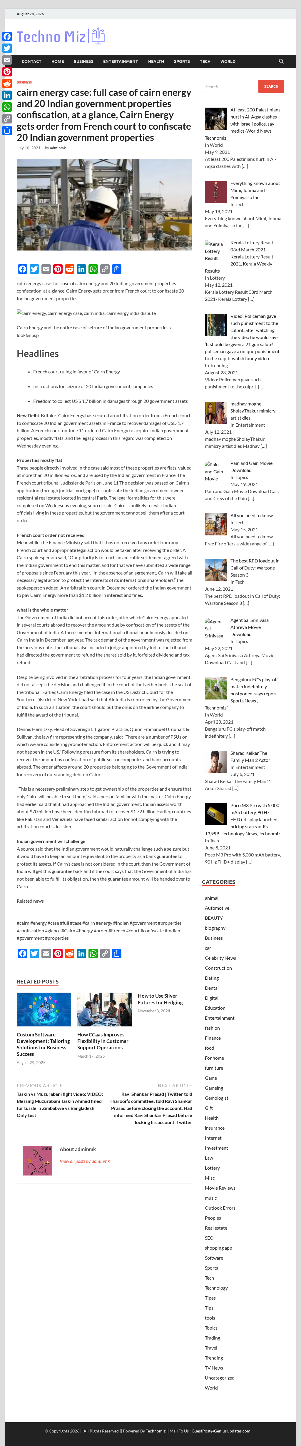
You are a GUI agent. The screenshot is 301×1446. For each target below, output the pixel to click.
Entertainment (120, 61)
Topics (211, 1327)
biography (215, 928)
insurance (215, 1128)
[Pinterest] (7, 72)
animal (211, 898)
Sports (182, 61)
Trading (212, 1337)
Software (214, 1257)
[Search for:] (243, 86)
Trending (214, 1357)
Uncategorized (220, 1377)
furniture (214, 1068)
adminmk (58, 148)
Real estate (216, 1227)
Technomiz (155, 1430)
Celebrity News (220, 958)
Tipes (210, 1297)
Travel (211, 1347)
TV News (214, 1367)
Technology (216, 1287)
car (208, 948)
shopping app (218, 1247)
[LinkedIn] (7, 95)
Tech (205, 61)
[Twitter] (7, 48)
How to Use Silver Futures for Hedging (160, 999)
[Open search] (281, 61)
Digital (211, 998)
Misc (210, 1177)
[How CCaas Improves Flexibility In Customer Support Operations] (104, 1011)
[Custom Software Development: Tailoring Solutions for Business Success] (44, 1011)
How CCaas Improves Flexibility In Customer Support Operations (102, 1041)
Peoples (213, 1217)
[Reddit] (7, 83)
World (227, 61)
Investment (216, 1148)
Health (156, 61)
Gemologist (216, 1098)
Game (211, 1078)
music (211, 1197)
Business (83, 61)
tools (210, 1317)
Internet (213, 1138)
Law (209, 1158)
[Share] (7, 130)
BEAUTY (214, 918)
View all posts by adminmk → (88, 1161)
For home (214, 1058)
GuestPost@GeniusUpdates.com (221, 1430)
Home (57, 61)
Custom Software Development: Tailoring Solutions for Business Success (43, 1044)
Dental (212, 988)
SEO (209, 1237)
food (209, 1048)
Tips (209, 1307)
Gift (209, 1108)
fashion (212, 1028)
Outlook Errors (220, 1207)
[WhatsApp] (7, 107)
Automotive (217, 908)
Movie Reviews (220, 1187)
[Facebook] (7, 36)
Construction (218, 968)
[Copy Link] (7, 119)
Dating (212, 978)
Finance (213, 1038)
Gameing (214, 1088)
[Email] (7, 60)
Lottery (212, 1168)
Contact (31, 61)
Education (215, 1008)
